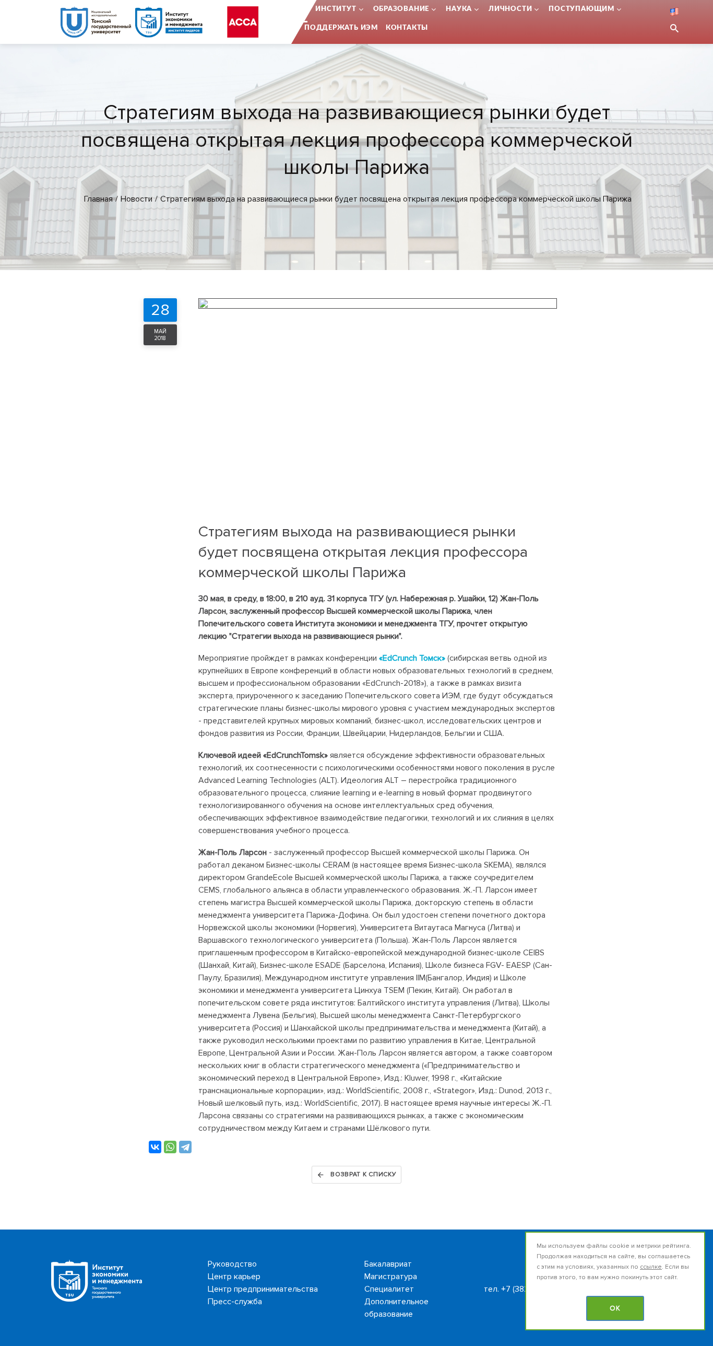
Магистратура (390, 1276)
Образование (401, 9)
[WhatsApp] (170, 1147)
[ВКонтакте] (155, 1147)
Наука (459, 9)
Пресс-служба (235, 1301)
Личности (510, 9)
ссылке (651, 1267)
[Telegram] (185, 1147)
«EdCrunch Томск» (412, 658)
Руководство (232, 1264)
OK (615, 1308)
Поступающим (581, 9)
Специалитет (389, 1289)
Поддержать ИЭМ (341, 28)
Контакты (407, 28)
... (304, 9)
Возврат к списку (363, 1174)
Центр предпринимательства (263, 1289)
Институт (335, 9)
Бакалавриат (388, 1264)
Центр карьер (234, 1276)
